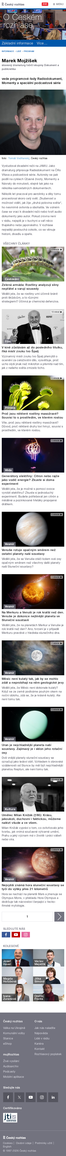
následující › (59, 917)
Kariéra (39, 1043)
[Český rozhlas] (13, 4)
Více (42, 43)
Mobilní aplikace (13, 1076)
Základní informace (17, 43)
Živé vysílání (11, 1061)
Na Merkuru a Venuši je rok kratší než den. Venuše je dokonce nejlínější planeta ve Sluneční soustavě (33, 616)
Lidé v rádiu (42, 1038)
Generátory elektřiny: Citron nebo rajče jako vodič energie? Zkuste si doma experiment (30, 479)
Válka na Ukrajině (14, 1028)
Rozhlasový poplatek (48, 1054)
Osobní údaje (24, 1143)
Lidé (19, 51)
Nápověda (41, 1033)
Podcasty (9, 1071)
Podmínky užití (43, 1143)
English (7, 1146)
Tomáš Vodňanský (18, 158)
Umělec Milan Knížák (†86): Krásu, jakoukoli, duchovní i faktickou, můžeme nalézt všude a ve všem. (31, 818)
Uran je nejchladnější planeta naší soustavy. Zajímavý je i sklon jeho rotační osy (32, 748)
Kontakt (39, 1049)
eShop (7, 1043)
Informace (8, 51)
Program (29, 51)
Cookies (7, 1143)
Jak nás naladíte (44, 1028)
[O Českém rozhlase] (33, 24)
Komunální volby (14, 1033)
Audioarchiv (10, 1066)
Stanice (8, 1038)
